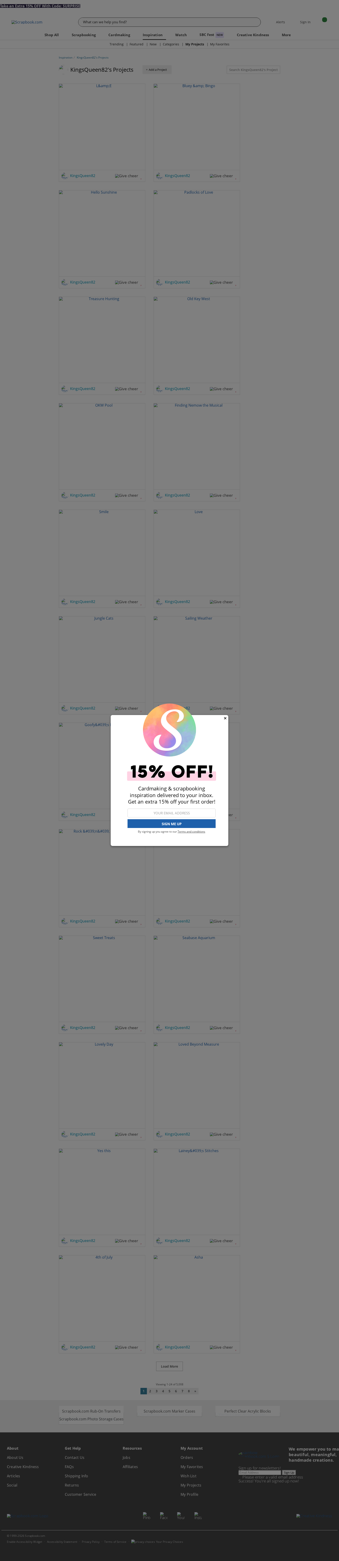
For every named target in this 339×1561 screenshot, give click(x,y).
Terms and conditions (191, 832)
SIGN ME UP (171, 824)
